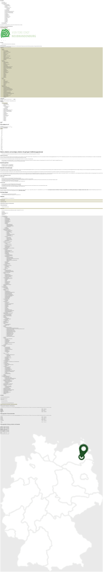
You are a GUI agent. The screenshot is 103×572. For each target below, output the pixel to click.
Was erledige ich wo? (8, 7)
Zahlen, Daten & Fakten (8, 377)
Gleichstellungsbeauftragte (9, 294)
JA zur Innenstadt (6, 51)
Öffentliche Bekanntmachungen (9, 11)
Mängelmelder (7, 298)
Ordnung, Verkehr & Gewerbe (9, 12)
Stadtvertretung (7, 5)
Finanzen (6, 13)
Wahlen (6, 21)
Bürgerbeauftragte (7, 296)
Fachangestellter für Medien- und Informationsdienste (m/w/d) (15, 328)
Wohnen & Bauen (6, 53)
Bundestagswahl (7, 340)
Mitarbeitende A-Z (7, 291)
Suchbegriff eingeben (3, 99)
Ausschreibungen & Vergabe (8, 390)
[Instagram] (3, 41)
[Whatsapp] (7, 41)
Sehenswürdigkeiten (8, 366)
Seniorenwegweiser (9, 239)
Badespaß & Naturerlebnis (9, 275)
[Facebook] (1, 41)
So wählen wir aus (9, 335)
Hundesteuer (7, 306)
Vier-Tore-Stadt (6, 50)
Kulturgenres (5, 81)
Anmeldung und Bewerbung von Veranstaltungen (12, 361)
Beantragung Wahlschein (8, 338)
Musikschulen (7, 247)
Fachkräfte (5, 385)
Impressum (3, 212)
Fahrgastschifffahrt (8, 368)
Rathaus (6, 6)
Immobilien (6, 382)
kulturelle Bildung (7, 246)
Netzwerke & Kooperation (7, 92)
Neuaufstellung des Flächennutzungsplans (13, 258)
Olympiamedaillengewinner (10, 354)
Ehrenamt (6, 223)
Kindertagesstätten (8, 242)
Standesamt (7, 14)
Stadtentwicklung (6, 96)
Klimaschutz (5, 54)
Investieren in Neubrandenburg (8, 88)
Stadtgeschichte (7, 218)
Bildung (5, 241)
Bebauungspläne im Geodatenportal (12, 260)
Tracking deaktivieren (4, 27)
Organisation (7, 290)
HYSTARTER (7, 266)
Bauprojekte (7, 252)
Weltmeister (8, 355)
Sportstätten (7, 358)
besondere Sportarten (8, 357)
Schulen (8, 232)
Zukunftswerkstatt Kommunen (9, 271)
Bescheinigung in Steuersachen (9, 310)
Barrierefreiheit (4, 213)
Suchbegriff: (2, 126)
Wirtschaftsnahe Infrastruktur (8, 90)
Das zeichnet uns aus (10, 334)
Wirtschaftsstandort (6, 87)
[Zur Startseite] (18, 38)
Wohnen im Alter (9, 238)
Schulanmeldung (9, 244)
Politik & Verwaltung (6, 4)
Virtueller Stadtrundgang (8, 369)
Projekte (5, 55)
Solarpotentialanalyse (8, 265)
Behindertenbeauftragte (8, 293)
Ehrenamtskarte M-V (10, 224)
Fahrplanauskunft (7, 281)
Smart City (5, 59)
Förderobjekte (7, 253)
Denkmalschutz (7, 263)
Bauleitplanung (7, 256)
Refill (6, 267)
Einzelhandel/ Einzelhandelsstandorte (10, 378)
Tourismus (5, 83)
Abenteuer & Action (8, 274)
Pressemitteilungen (8, 324)
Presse (4, 73)
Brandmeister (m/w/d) (10, 332)
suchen (1, 128)
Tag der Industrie (6, 94)
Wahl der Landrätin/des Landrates (10, 342)
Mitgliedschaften (7, 297)
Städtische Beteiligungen (7, 95)
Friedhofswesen (6, 70)
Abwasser (6, 262)
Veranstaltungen (6, 360)
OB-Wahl (6, 343)
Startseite (1, 100)
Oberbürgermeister (6, 62)
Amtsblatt (6, 18)
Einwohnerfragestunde (8, 311)
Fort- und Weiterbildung (8, 245)
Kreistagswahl (7, 341)
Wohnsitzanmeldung (8, 304)
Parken (5, 84)
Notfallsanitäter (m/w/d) (10, 333)
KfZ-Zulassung (7, 17)
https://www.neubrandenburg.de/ (8, 402)
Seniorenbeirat (9, 237)
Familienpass (9, 231)
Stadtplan (5, 77)
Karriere (6, 19)
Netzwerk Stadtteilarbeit (7, 272)
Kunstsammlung (7, 347)
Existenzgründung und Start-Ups (8, 89)
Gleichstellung (7, 240)
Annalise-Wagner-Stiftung (8, 349)
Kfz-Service (6, 302)
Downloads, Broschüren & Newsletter (9, 93)
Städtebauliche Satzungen (9, 255)
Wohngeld (6, 308)
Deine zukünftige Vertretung (11, 336)
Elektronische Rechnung (8, 309)
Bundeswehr (7, 228)
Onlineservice (7, 9)
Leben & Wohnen (3, 49)
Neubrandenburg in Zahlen (7, 58)
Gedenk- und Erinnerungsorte (9, 364)
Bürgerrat (6, 222)
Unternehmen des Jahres (7, 91)
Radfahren (6, 279)
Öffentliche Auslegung (8, 314)
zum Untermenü (4, 3)
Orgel (7, 352)
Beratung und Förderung (8, 381)
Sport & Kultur (3, 78)
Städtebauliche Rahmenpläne (9, 251)
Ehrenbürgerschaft (7, 221)
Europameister (9, 356)
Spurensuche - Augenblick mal (9, 371)
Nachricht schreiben (3, 404)
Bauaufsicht (7, 261)
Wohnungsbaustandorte (8, 250)
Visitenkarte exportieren (14, 404)
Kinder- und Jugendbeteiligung (9, 295)
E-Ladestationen (7, 283)
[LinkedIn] (5, 41)
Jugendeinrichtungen (10, 235)
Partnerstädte (7, 220)
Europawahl (7, 339)
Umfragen (6, 20)
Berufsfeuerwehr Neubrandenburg (10, 292)
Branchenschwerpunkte (7, 379)
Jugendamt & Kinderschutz (10, 234)
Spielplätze (8, 233)
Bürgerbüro (6, 15)
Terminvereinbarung (17, 407)
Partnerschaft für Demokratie (9, 270)
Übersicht (3, 214)
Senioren (6, 236)
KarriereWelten (7, 387)
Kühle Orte (6, 268)
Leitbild (6, 217)
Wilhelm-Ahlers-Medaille (10, 225)
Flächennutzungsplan (10, 257)
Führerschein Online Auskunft (9, 303)
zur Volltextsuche (4, 23)
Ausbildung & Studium (8, 327)
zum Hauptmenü (4, 2)
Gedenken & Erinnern (6, 82)
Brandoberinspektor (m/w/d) (11, 330)
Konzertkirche (7, 351)
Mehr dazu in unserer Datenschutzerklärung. (6, 26)
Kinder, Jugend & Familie (8, 230)
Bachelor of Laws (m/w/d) (10, 329)
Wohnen (6, 249)
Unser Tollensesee (7, 219)
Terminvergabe (7, 10)
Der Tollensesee (7, 367)
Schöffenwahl (9, 226)
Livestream (6, 288)
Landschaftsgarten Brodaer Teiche (10, 370)
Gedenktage (7, 365)
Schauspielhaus (7, 350)
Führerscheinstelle (7, 16)
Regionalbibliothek (7, 348)
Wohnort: (1, 127)
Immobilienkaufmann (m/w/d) (11, 331)
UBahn (6, 280)
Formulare (8, 8)
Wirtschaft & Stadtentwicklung (4, 86)
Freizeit (5, 56)
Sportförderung (7, 359)
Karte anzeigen (8, 404)
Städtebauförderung (9, 254)
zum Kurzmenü (4, 22)
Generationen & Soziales (7, 52)
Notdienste (6, 107)
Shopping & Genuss (8, 276)
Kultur (4, 79)
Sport (4, 80)
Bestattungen (7, 320)
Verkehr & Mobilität (6, 57)
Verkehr (6, 307)
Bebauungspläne (9, 259)
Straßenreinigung (7, 282)
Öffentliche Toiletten (8, 373)
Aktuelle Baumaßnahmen (8, 278)
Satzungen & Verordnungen (7, 67)
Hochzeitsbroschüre (8, 318)
